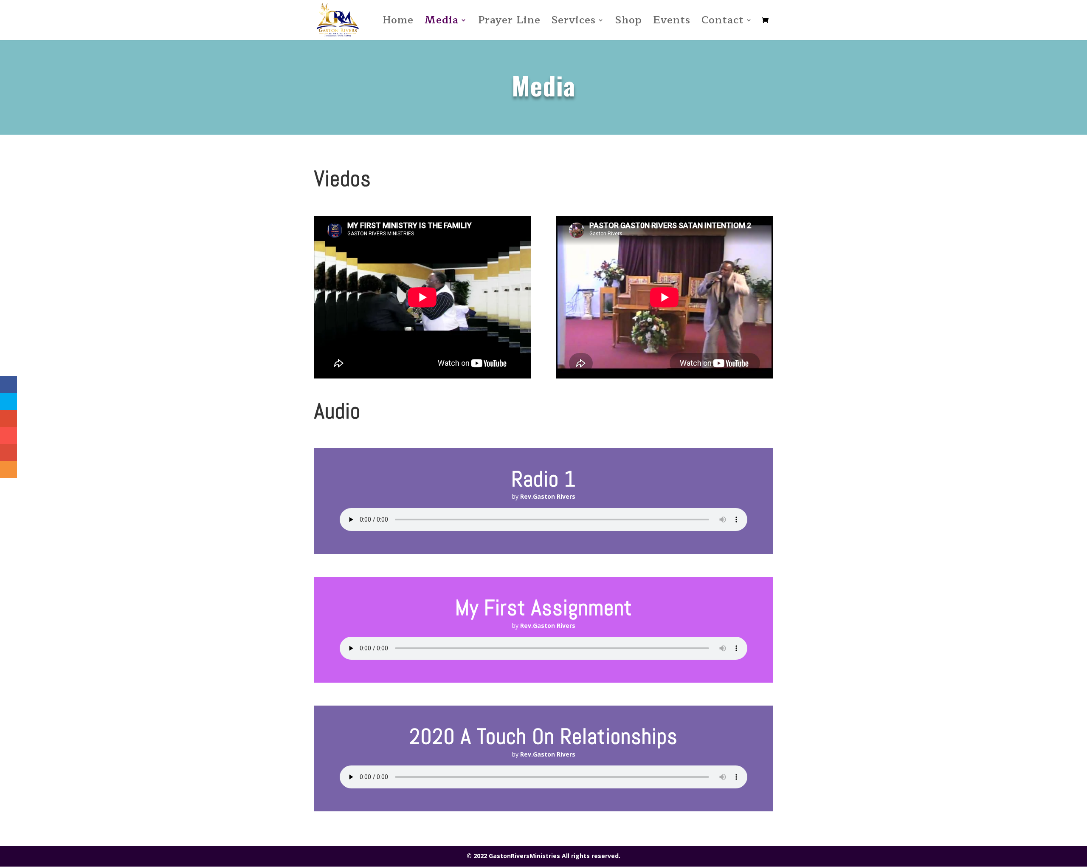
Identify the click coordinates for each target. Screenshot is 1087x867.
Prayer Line (509, 22)
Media (442, 22)
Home (398, 22)
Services (574, 22)
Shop (628, 22)
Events (671, 22)
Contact (722, 22)
